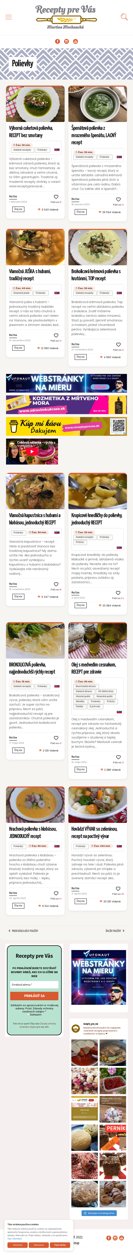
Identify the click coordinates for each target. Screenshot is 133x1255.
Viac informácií (14, 1238)
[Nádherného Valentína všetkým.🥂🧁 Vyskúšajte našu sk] (84, 1166)
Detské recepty (22, 149)
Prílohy (80, 542)
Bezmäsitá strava (86, 686)
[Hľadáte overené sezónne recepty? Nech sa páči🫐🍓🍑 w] (113, 1081)
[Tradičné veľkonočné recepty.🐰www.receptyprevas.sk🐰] (84, 1137)
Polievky (42, 149)
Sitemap (74, 1243)
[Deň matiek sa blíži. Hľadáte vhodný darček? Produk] (84, 1109)
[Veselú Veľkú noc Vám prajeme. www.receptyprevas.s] (113, 1109)
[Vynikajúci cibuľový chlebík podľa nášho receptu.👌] (84, 1194)
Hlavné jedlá (83, 696)
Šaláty (79, 706)
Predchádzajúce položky (25, 931)
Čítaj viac (18, 209)
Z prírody (95, 706)
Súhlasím (35, 1014)
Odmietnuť (17, 1245)
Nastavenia (39, 1245)
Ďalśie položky (113, 931)
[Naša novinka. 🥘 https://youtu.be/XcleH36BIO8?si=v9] (84, 1052)
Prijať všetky (60, 1245)
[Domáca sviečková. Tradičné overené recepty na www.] (113, 1052)
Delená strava (84, 691)
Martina (13, 196)
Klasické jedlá (21, 293)
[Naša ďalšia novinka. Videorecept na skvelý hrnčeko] (113, 1137)
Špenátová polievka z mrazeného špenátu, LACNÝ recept (94, 135)
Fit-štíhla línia (106, 691)
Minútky (80, 701)
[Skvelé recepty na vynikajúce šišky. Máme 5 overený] (113, 1194)
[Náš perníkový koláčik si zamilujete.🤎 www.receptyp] (113, 1166)
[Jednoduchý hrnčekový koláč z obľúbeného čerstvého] (84, 1081)
